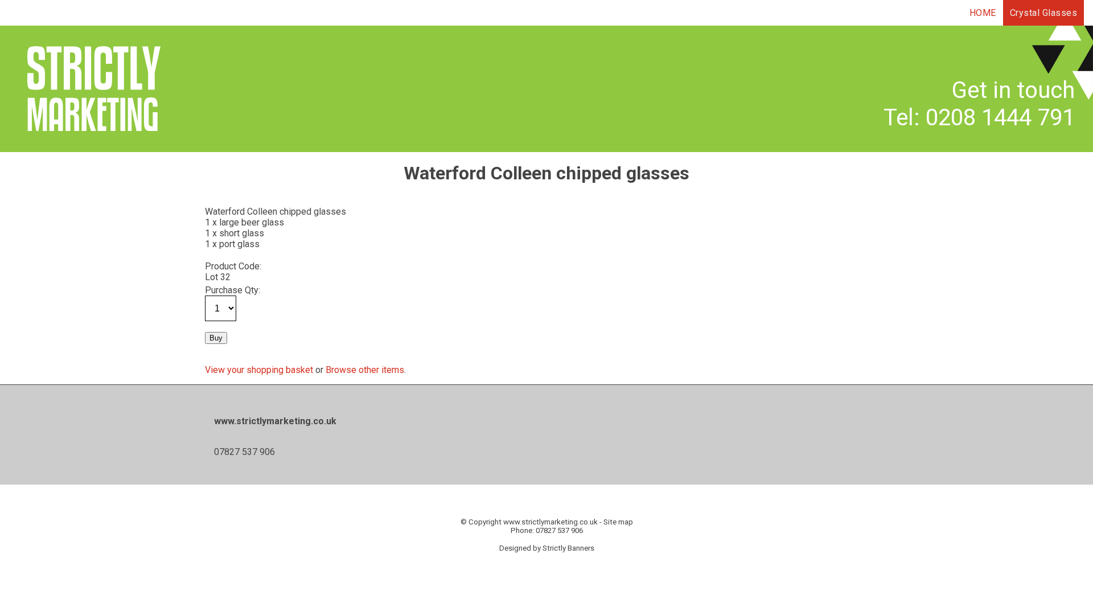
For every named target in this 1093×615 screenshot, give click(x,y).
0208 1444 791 (1000, 117)
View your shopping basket (259, 369)
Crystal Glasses (1044, 12)
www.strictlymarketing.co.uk (550, 522)
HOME (982, 12)
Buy (216, 338)
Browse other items (365, 369)
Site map (618, 522)
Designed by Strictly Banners (546, 548)
